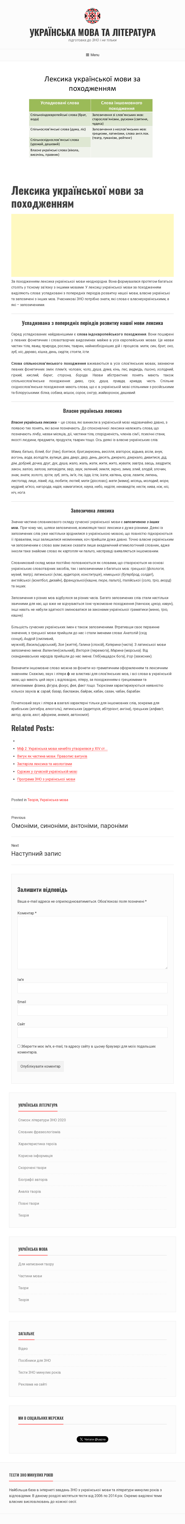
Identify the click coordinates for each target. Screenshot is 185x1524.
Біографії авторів (33, 1179)
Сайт (21, 1024)
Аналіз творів (29, 1191)
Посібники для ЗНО (34, 1360)
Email (21, 1002)
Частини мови (30, 1276)
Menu (94, 55)
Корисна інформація (35, 1156)
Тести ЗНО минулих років (39, 1372)
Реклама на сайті (32, 1384)
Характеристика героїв (37, 1144)
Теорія (33, 800)
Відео (23, 1348)
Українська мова (54, 800)
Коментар (27, 913)
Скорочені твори (32, 1168)
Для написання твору (36, 1264)
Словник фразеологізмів (39, 1132)
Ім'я (20, 979)
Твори (23, 1288)
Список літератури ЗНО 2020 (42, 1120)
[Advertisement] (92, 245)
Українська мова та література (93, 31)
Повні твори (28, 1203)
